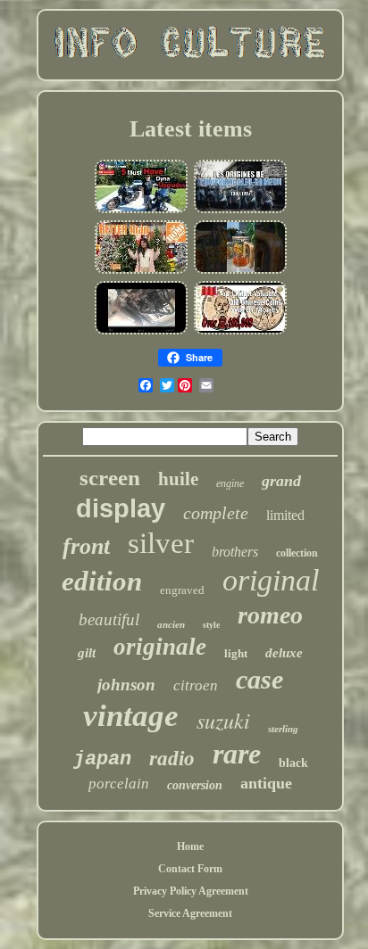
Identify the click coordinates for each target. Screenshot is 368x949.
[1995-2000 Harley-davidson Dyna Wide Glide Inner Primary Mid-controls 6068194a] (141, 211)
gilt (87, 653)
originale (159, 646)
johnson (126, 684)
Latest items (191, 129)
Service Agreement (190, 913)
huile (178, 479)
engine (230, 483)
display (120, 508)
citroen (195, 685)
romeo (270, 615)
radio (172, 758)
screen (109, 478)
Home (190, 846)
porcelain (118, 783)
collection (297, 553)
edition (102, 581)
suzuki (223, 720)
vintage (131, 715)
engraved (182, 590)
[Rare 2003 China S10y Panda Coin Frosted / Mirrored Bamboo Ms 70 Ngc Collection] (240, 332)
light (235, 653)
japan (102, 759)
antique (266, 783)
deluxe (284, 653)
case (259, 679)
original (270, 580)
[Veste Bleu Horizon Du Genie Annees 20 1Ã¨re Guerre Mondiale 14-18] (240, 211)
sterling (283, 728)
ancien (171, 624)
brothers (235, 551)
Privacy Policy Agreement (190, 891)
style (211, 625)
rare (237, 754)
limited (285, 515)
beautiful (109, 619)
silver (161, 543)
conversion (194, 785)
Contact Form (190, 868)
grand (281, 481)
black (293, 763)
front (86, 546)
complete (215, 513)
